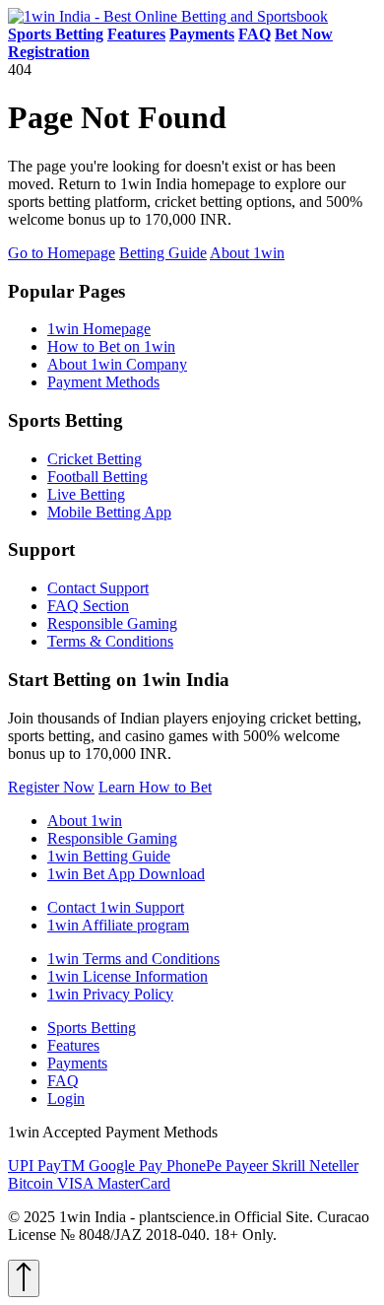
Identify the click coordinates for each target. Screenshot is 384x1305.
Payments (77, 1063)
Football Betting (97, 476)
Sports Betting (91, 1027)
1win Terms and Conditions (133, 958)
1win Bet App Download (126, 873)
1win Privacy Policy (110, 994)
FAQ (63, 1080)
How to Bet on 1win (111, 346)
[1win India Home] (168, 16)
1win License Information (127, 976)
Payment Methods (103, 382)
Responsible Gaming (112, 623)
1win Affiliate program (118, 925)
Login (66, 1098)
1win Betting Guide (108, 856)
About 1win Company (117, 364)
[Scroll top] (23, 1278)
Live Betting (86, 494)
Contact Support (98, 588)
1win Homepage (99, 328)
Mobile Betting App (109, 512)
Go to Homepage (61, 252)
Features (73, 1045)
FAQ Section (88, 605)
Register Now (51, 787)
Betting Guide (163, 252)
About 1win (247, 252)
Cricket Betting (94, 458)
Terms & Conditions (110, 641)
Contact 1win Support (115, 907)
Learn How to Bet (155, 787)
